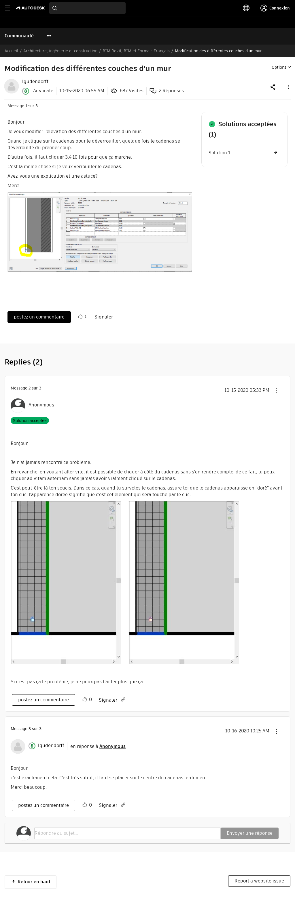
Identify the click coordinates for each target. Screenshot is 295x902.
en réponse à (98, 746)
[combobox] (87, 8)
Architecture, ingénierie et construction (60, 51)
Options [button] (279, 67)
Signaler (103, 317)
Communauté (19, 35)
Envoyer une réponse (250, 833)
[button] (288, 86)
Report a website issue (259, 881)
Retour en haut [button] (34, 881)
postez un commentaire (39, 317)
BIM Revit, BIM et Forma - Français (136, 51)
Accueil (11, 51)
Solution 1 (219, 152)
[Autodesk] (31, 7)
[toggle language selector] (246, 8)
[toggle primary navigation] (10, 8)
